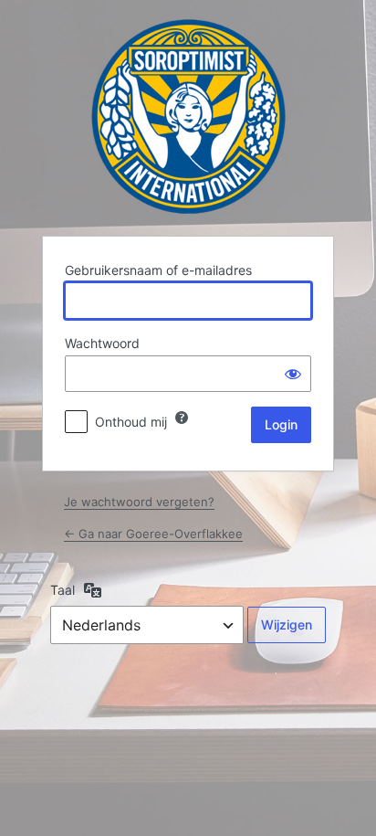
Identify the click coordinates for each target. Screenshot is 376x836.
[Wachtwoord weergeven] (293, 373)
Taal (62, 590)
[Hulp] (182, 418)
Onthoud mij (131, 421)
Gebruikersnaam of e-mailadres (158, 270)
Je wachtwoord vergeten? (139, 501)
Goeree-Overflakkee (188, 116)
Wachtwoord (102, 343)
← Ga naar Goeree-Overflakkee (153, 533)
